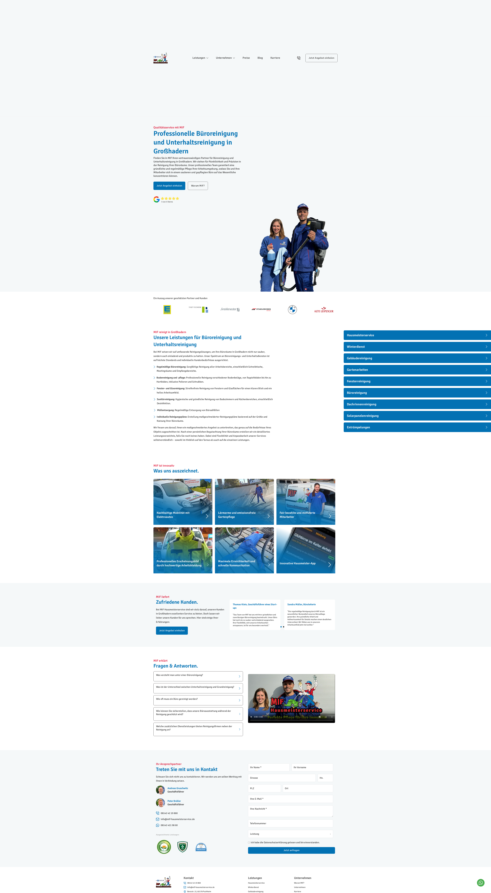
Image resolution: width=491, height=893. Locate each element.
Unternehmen (299, 887)
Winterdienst (253, 887)
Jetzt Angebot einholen (321, 57)
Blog (260, 57)
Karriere (275, 57)
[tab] (281, 626)
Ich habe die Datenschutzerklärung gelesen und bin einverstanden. (285, 842)
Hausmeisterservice (256, 883)
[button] (198, 676)
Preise (246, 57)
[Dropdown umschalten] (207, 58)
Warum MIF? (198, 185)
